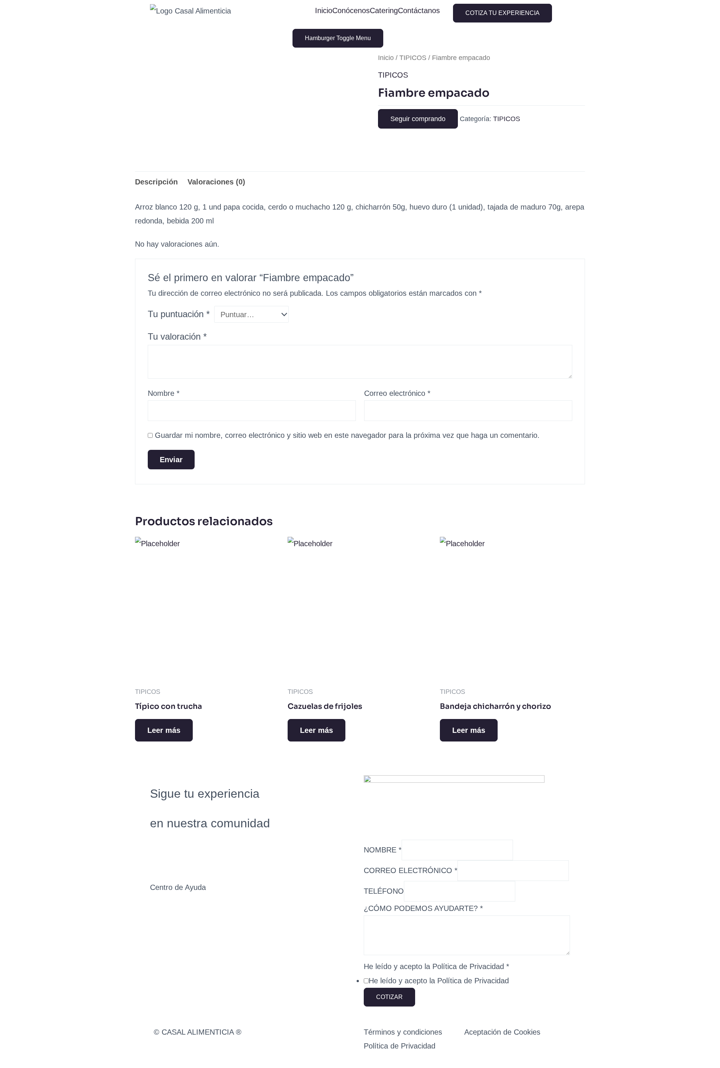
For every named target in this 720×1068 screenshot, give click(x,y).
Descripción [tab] (156, 182)
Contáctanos (419, 10)
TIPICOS (412, 57)
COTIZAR (389, 997)
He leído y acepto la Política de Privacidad (436, 966)
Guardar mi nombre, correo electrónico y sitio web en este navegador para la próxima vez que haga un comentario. (347, 435)
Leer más (163, 730)
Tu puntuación (179, 314)
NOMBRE (383, 850)
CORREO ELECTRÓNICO (411, 870)
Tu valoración (177, 336)
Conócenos (351, 10)
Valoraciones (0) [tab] (216, 182)
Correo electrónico (397, 393)
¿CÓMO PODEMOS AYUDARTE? (423, 908)
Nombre (164, 393)
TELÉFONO (384, 891)
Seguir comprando (418, 119)
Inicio (323, 10)
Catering (384, 10)
